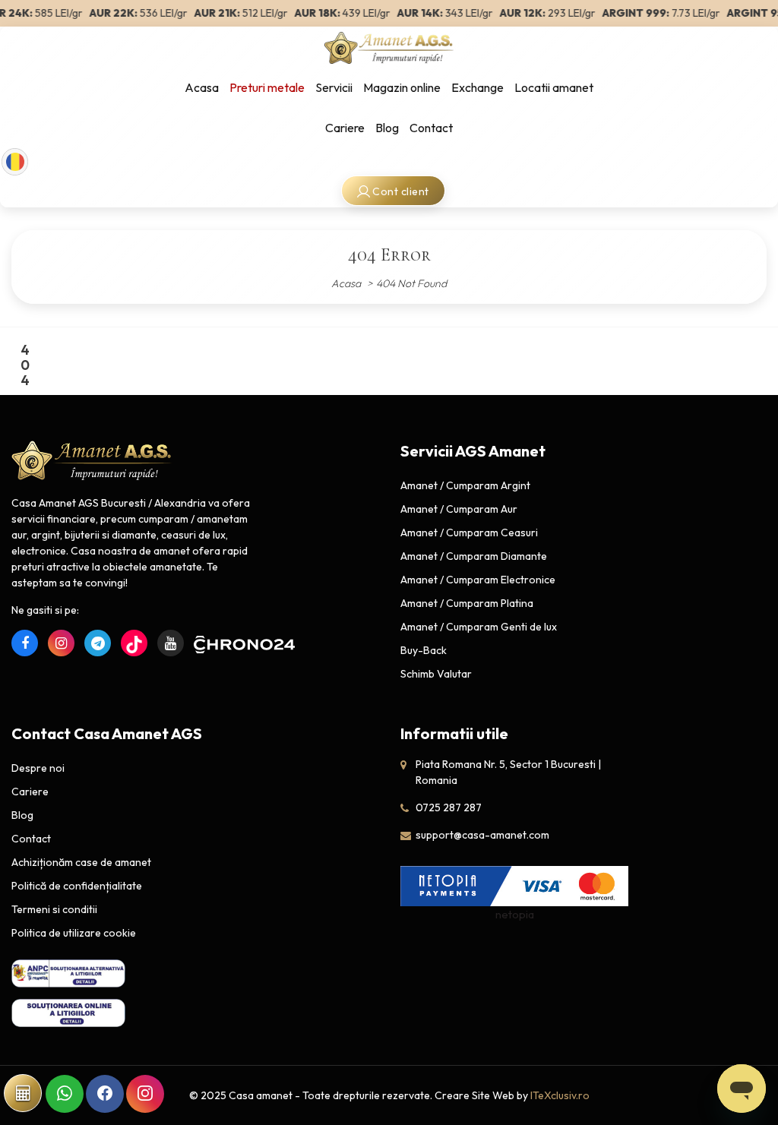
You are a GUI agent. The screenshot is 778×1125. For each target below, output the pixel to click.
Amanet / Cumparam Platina (466, 603)
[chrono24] (207, 643)
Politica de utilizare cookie (73, 933)
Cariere (345, 127)
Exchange (477, 87)
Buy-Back (423, 650)
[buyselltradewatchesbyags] (97, 643)
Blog (387, 127)
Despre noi (38, 768)
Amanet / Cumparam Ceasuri (469, 532)
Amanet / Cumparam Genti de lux (478, 627)
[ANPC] (68, 973)
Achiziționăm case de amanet (81, 862)
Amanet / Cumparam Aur (458, 509)
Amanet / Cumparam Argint (465, 485)
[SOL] (68, 1012)
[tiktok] (134, 643)
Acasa (202, 87)
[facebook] (24, 643)
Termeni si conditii (54, 909)
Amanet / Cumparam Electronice (477, 579)
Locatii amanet (553, 87)
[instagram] (61, 643)
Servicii (334, 87)
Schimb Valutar (436, 674)
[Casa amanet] (389, 46)
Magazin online (402, 87)
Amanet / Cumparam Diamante (473, 556)
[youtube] (170, 643)
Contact (431, 127)
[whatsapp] (65, 1094)
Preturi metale (267, 87)
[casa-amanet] (91, 461)
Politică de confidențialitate (76, 886)
